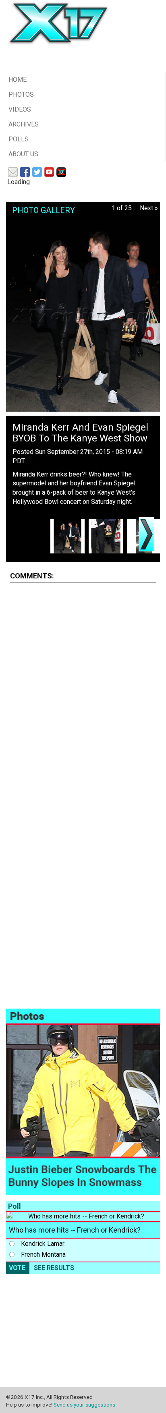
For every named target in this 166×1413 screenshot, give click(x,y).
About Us (23, 154)
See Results (54, 1268)
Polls (18, 139)
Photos (21, 94)
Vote (17, 1268)
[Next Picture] (146, 534)
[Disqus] (83, 689)
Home (17, 79)
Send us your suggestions (84, 1404)
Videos (19, 109)
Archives (23, 124)
